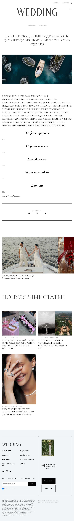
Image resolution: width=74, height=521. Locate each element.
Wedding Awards (27, 459)
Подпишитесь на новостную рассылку (18, 478)
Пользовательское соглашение (48, 500)
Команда (6, 455)
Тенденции (42, 25)
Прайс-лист (25, 455)
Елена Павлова (14, 196)
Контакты (65, 2)
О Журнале (6, 451)
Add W (22, 464)
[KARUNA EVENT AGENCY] (33, 276)
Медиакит (24, 451)
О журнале (56, 2)
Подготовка (32, 25)
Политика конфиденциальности (48, 502)
